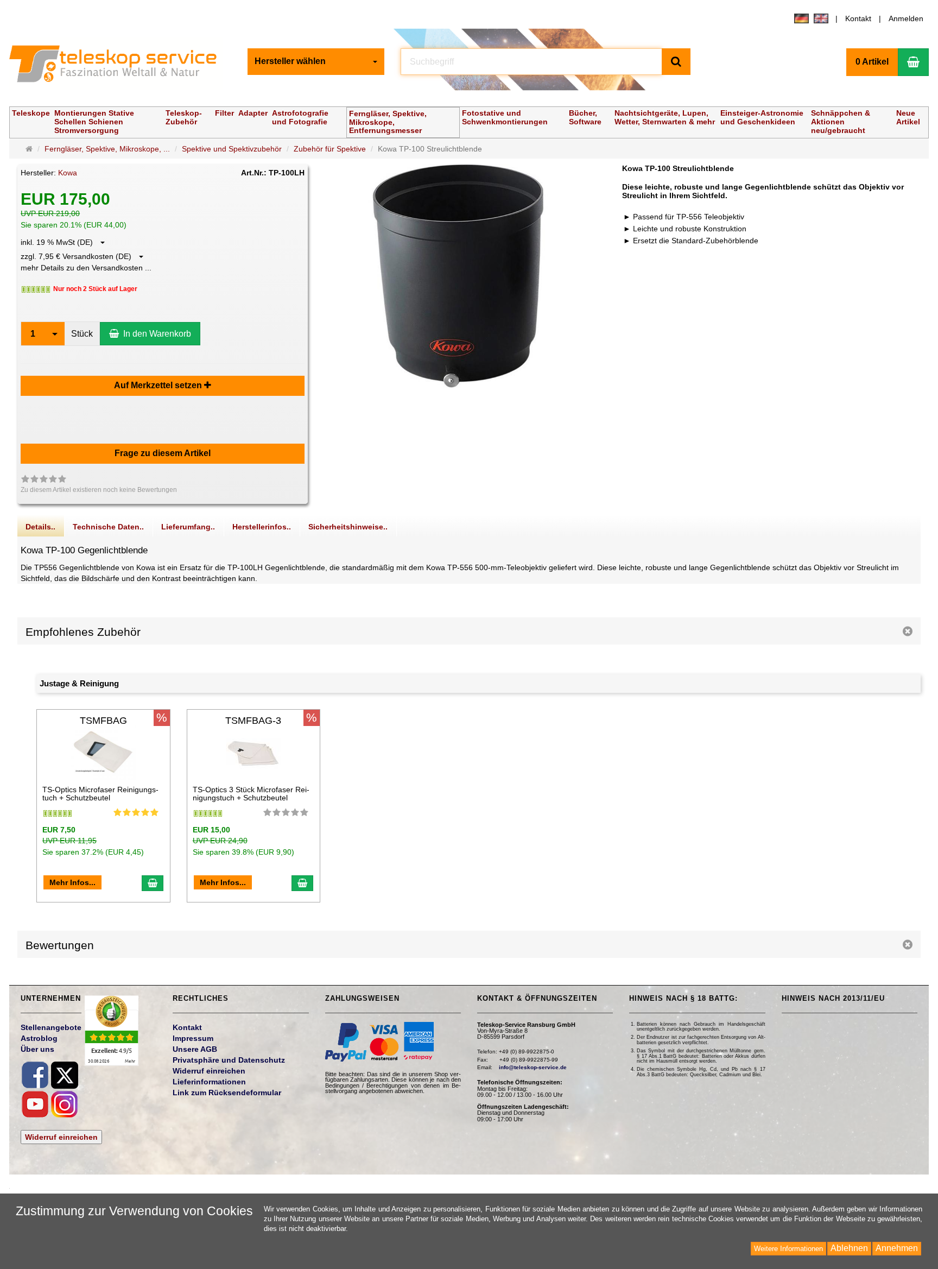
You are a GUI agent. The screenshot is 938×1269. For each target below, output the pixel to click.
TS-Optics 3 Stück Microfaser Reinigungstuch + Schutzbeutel (251, 793)
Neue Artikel (908, 117)
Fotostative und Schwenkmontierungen (505, 117)
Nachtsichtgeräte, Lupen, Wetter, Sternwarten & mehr (664, 117)
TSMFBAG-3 (253, 720)
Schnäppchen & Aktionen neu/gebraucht (840, 121)
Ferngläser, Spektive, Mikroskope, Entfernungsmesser (388, 122)
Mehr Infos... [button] (72, 882)
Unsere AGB (195, 1049)
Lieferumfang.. (188, 526)
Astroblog (39, 1038)
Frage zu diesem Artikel (163, 453)
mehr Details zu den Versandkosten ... (86, 267)
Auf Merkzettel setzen (159, 385)
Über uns (37, 1049)
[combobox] (316, 62)
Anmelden (906, 18)
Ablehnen (849, 1248)
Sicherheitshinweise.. (348, 526)
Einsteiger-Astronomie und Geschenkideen (761, 117)
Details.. (40, 526)
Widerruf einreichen (61, 1137)
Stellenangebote (51, 1027)
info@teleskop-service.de (533, 1067)
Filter (224, 113)
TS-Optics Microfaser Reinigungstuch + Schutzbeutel (100, 793)
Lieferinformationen (209, 1081)
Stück (82, 333)
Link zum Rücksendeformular (227, 1092)
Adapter (253, 113)
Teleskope (31, 113)
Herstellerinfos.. (261, 526)
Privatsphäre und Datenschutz (229, 1060)
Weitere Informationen (788, 1249)
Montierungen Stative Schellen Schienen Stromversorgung (94, 121)
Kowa (67, 172)
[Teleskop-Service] (120, 66)
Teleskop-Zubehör (184, 117)
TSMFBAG (103, 720)
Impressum (193, 1038)
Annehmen (897, 1248)
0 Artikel (872, 61)
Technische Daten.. (108, 526)
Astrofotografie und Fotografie (300, 117)
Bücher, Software (585, 117)
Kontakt (858, 18)
